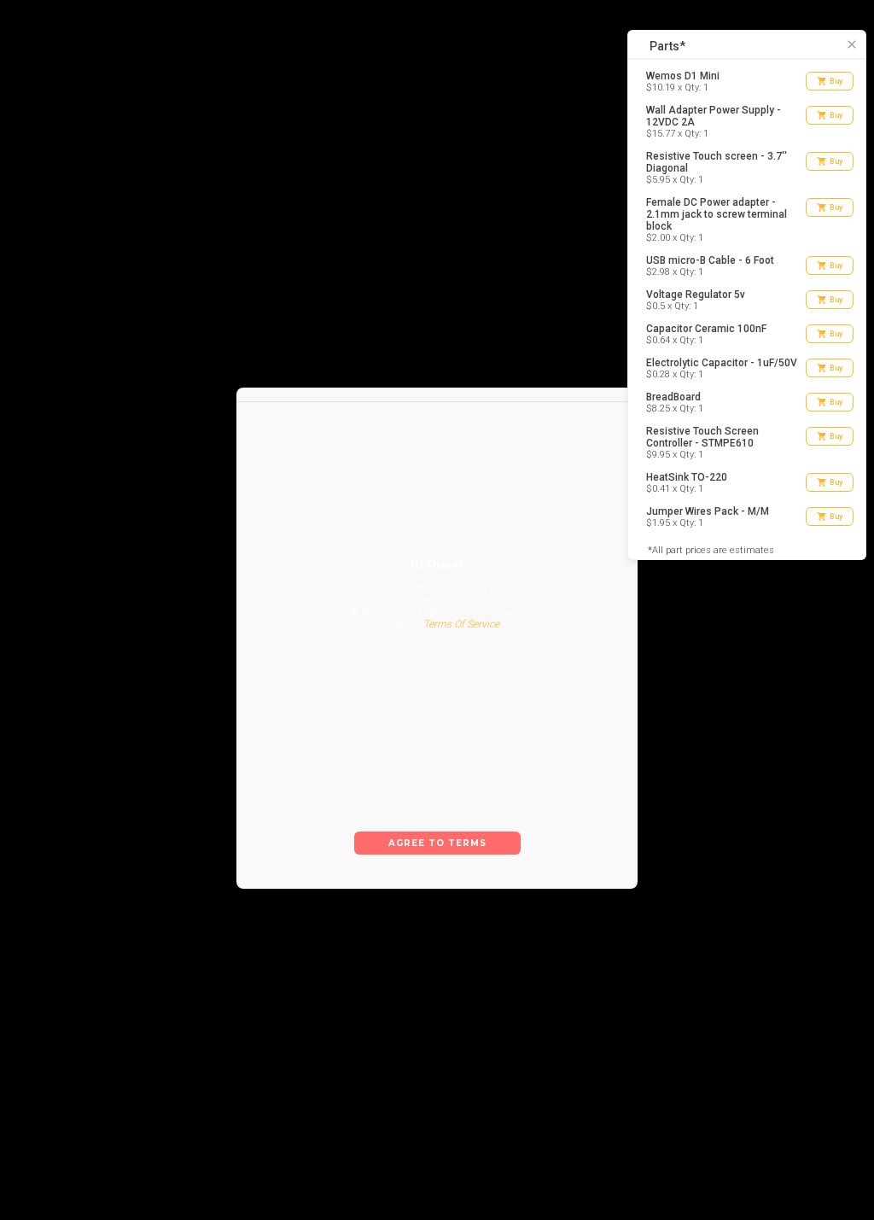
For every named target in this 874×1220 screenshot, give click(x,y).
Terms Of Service (461, 639)
